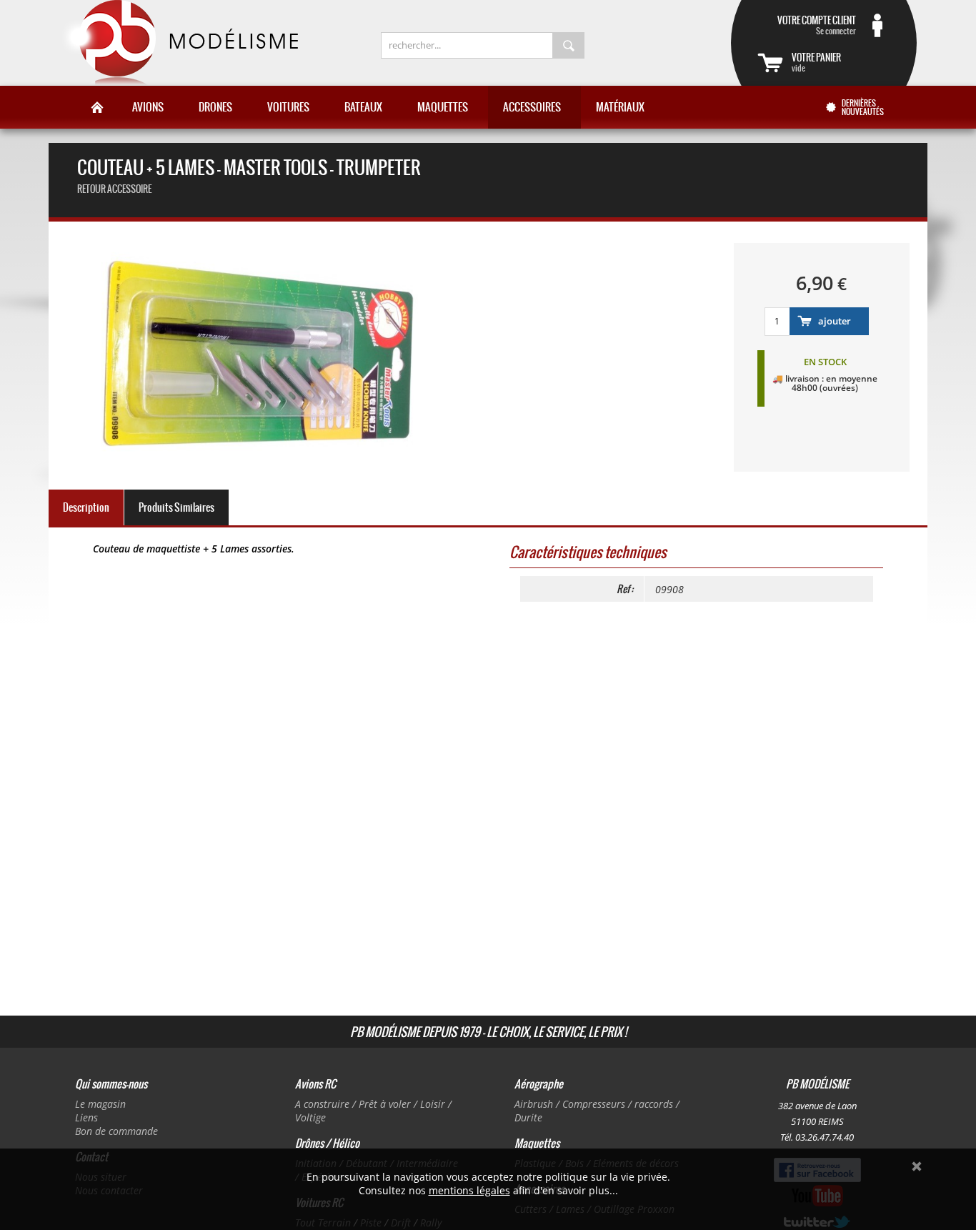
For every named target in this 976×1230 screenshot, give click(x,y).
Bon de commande (116, 1131)
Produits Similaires (176, 507)
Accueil (97, 107)
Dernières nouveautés (863, 107)
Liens (86, 1117)
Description (86, 507)
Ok (916, 1166)
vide (816, 62)
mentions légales (469, 1190)
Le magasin (100, 1104)
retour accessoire (114, 189)
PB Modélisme (178, 43)
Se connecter (816, 25)
